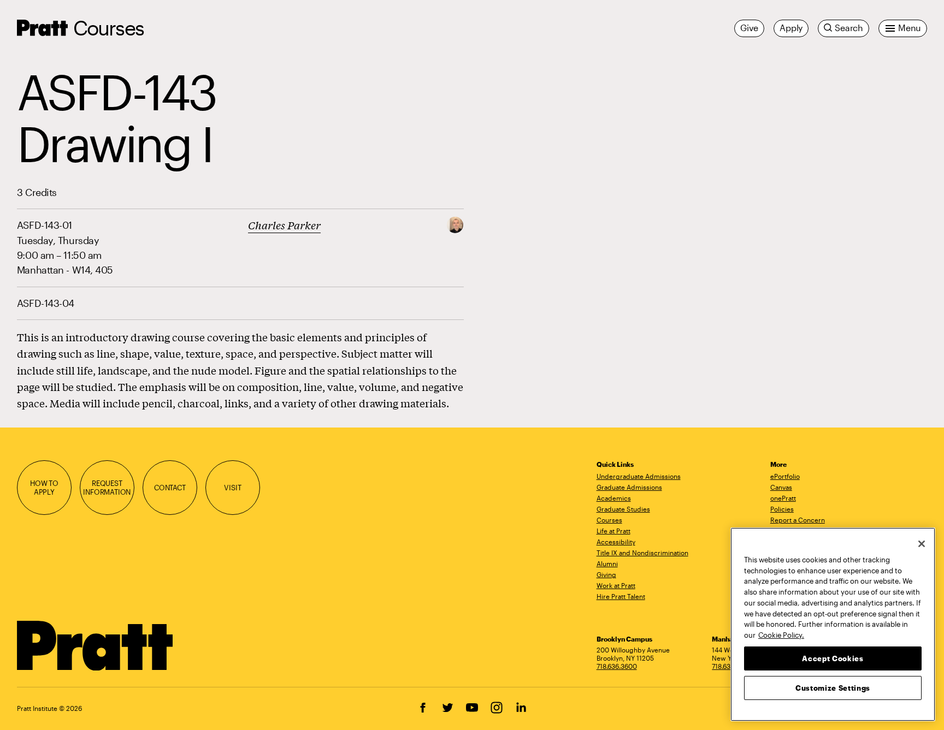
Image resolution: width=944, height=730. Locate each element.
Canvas (781, 487)
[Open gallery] (455, 223)
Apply (791, 28)
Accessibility (616, 541)
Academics (614, 498)
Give (749, 28)
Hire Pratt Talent (621, 596)
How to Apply (44, 488)
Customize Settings (832, 687)
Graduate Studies (623, 509)
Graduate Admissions (629, 487)
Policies (782, 509)
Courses (108, 27)
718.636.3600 (617, 666)
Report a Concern (797, 520)
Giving (606, 574)
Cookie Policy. (781, 634)
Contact (170, 487)
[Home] (95, 646)
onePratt (783, 498)
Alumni (607, 563)
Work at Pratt (616, 585)
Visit (232, 487)
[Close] (922, 544)
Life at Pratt (613, 531)
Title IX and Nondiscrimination (642, 552)
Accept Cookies (832, 658)
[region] (832, 624)
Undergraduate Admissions (639, 476)
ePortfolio (785, 476)
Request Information (107, 488)
